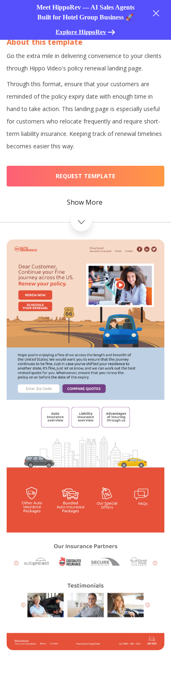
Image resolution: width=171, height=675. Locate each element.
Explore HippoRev (81, 32)
